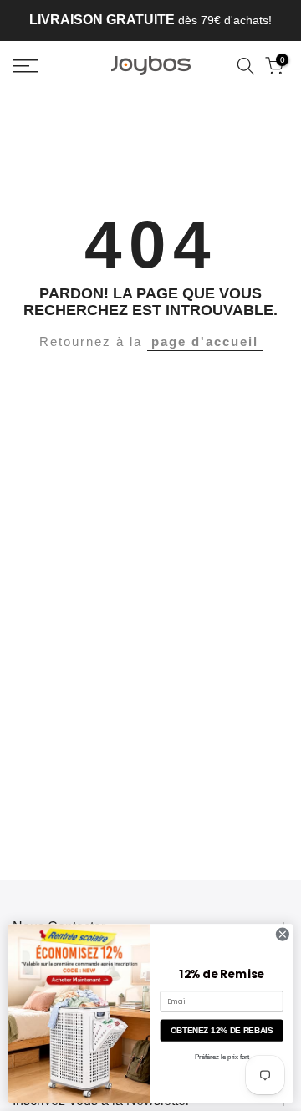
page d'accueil (204, 341)
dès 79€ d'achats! (150, 20)
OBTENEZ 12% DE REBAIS (222, 1030)
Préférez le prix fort (222, 1056)
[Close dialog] (282, 934)
